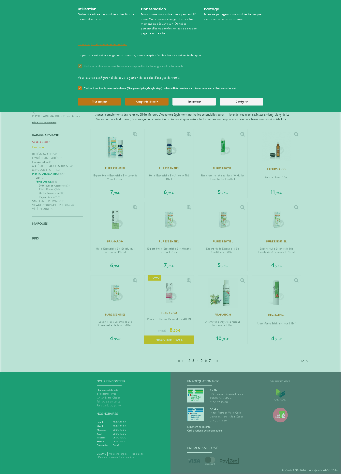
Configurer (242, 102)
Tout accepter (99, 102)
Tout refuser (194, 102)
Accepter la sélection (147, 102)
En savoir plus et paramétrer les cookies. (102, 44)
